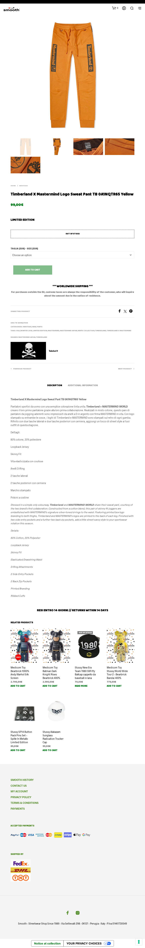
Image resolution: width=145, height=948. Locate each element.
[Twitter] (126, 311)
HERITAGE (23, 185)
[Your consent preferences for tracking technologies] (138, 941)
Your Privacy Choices (84, 943)
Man (34, 326)
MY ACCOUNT (19, 791)
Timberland (100, 330)
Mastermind (53, 330)
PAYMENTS (18, 808)
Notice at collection (47, 943)
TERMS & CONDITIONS (25, 802)
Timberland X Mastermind (119, 330)
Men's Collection (86, 330)
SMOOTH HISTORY (22, 779)
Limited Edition (40, 330)
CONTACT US (19, 785)
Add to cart (32, 270)
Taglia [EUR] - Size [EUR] (24, 249)
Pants (39, 326)
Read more (81, 686)
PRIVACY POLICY (21, 797)
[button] (115, 8)
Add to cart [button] (18, 686)
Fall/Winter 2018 (24, 330)
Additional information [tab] (83, 386)
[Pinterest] (131, 311)
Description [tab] (54, 386)
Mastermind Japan (68, 330)
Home (13, 185)
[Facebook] (121, 311)
